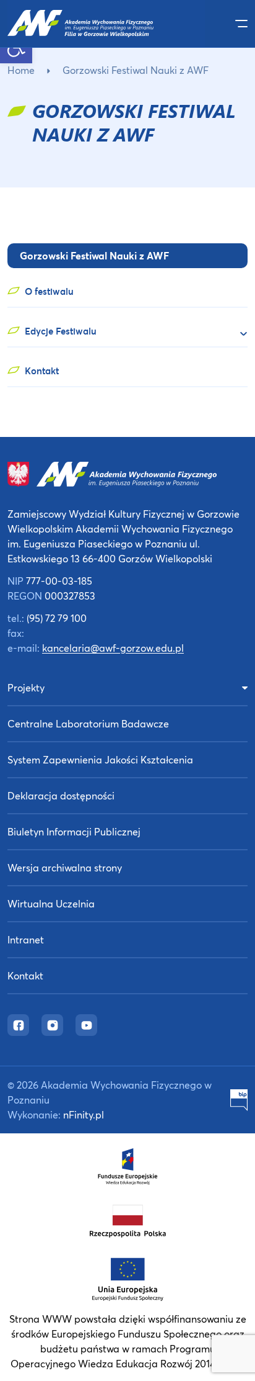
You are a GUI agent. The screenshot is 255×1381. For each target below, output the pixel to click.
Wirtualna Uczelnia (51, 903)
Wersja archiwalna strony (64, 867)
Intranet (25, 939)
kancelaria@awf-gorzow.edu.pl (113, 647)
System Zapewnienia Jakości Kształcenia (100, 759)
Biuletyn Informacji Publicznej (73, 831)
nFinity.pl (83, 1114)
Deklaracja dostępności (61, 795)
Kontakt (25, 975)
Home (21, 69)
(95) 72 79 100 (57, 617)
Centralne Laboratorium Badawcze (88, 723)
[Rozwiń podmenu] (238, 333)
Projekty (26, 687)
